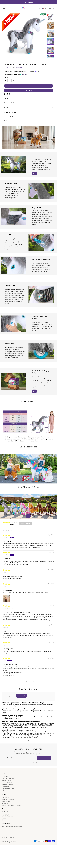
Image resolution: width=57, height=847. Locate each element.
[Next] (8, 15)
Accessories (5, 787)
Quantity (6, 77)
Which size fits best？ (10, 103)
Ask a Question (21, 696)
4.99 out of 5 (15, 523)
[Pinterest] (9, 837)
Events (4, 818)
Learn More (28, 90)
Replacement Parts (8, 789)
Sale (3, 791)
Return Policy (6, 801)
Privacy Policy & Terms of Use (11, 805)
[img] (6, 535)
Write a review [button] (25, 523)
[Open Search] (36, 8)
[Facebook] (2, 837)
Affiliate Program (7, 816)
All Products (5, 776)
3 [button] (28, 681)
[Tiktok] (13, 837)
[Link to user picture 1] (6, 598)
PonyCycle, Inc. (11, 842)
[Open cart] (39, 8)
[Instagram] (4, 837)
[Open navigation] (7, 8)
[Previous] (4, 15)
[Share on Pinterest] (9, 94)
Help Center (5, 797)
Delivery (6, 107)
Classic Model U (7, 782)
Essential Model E (7, 780)
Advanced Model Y (8, 778)
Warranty (5, 803)
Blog (3, 820)
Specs (6, 98)
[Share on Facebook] (4, 94)
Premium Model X (7, 785)
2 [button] (26, 681)
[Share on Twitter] (7, 94)
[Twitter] (7, 837)
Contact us (7, 121)
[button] (28, 74)
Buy (34, 173)
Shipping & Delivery (8, 799)
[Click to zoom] (43, 16)
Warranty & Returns (10, 112)
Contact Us (5, 812)
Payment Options (9, 117)
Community (5, 814)
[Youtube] (11, 837)
